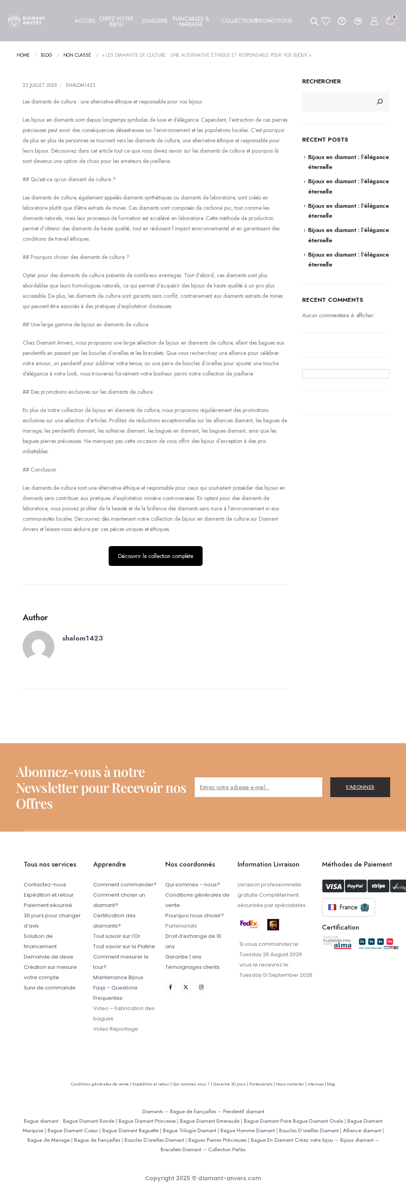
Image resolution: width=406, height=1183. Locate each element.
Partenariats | (262, 1084)
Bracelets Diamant (181, 1149)
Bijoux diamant (356, 1140)
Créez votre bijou (314, 1140)
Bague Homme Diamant (247, 1130)
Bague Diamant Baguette (130, 1130)
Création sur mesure (50, 967)
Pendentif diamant (243, 1111)
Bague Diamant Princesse (147, 1121)
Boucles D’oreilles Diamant (309, 1130)
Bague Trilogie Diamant (189, 1130)
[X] (185, 987)
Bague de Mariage (48, 1140)
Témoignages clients (192, 967)
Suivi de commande (50, 987)
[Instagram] (201, 987)
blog (331, 1084)
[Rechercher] (379, 101)
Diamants (152, 1111)
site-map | (317, 1084)
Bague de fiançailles (193, 1111)
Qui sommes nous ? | (193, 1084)
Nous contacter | (292, 1084)
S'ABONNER (360, 787)
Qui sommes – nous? (192, 884)
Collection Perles (226, 1149)
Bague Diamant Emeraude (209, 1121)
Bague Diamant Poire (267, 1121)
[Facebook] (170, 987)
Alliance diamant (362, 1130)
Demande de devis (48, 957)
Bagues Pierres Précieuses (217, 1140)
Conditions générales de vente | (101, 1084)
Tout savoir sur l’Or (116, 936)
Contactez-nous (45, 884)
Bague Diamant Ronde (88, 1121)
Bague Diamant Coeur (73, 1130)
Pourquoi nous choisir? (194, 915)
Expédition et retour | (152, 1084)
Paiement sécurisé (48, 905)
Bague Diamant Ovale (318, 1121)
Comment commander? (125, 884)
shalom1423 (80, 85)
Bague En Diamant (272, 1140)
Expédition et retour (49, 895)
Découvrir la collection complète (155, 556)
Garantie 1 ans (183, 957)
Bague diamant (41, 1121)
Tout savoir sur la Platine (124, 946)
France (348, 907)
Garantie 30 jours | (231, 1084)
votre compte (41, 977)
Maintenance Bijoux (118, 977)
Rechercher (321, 81)
